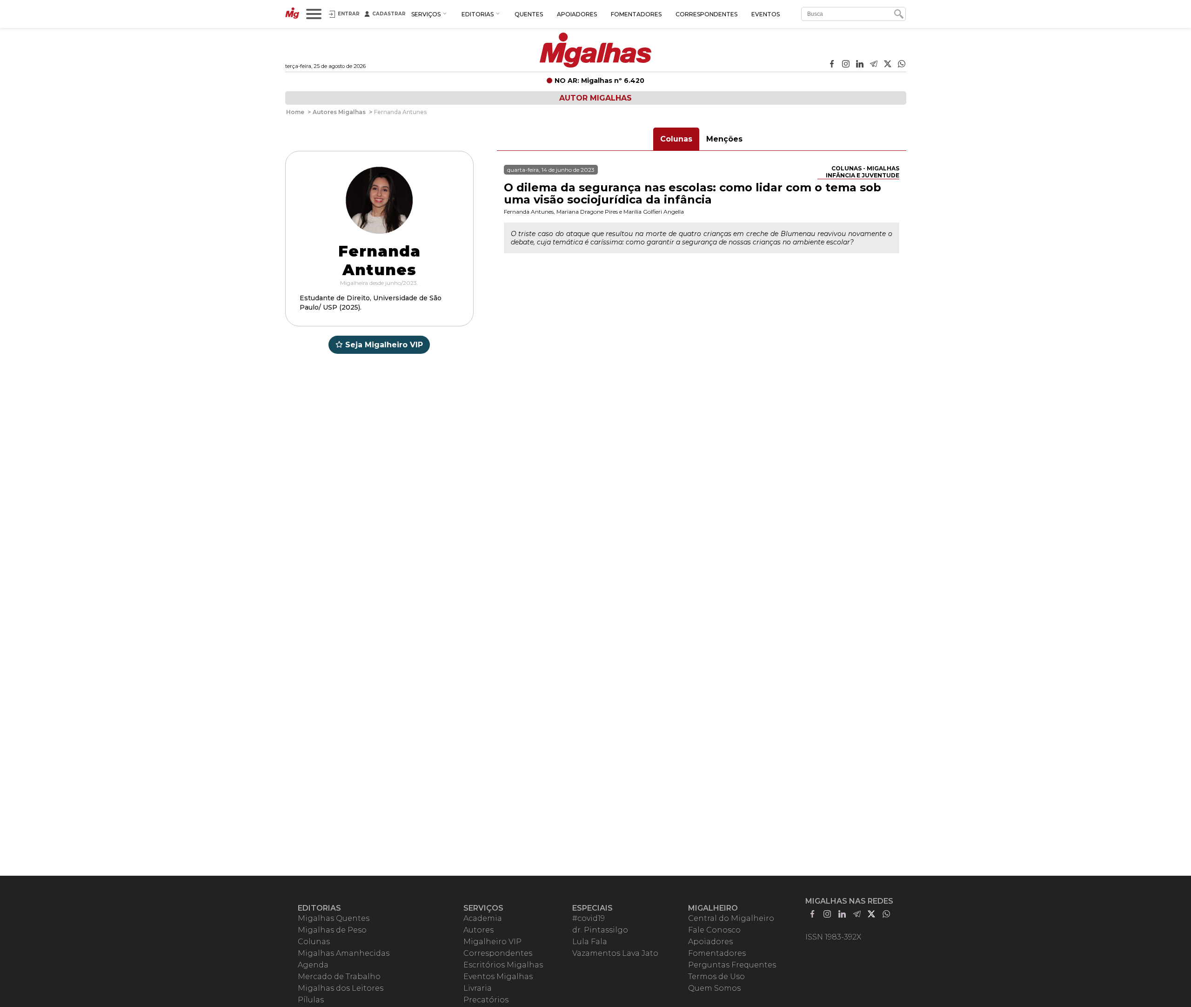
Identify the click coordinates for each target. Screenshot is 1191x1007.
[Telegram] (874, 64)
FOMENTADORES (636, 14)
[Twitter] (888, 64)
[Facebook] (832, 64)
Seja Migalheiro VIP (384, 344)
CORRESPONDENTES (706, 14)
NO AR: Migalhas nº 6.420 (599, 80)
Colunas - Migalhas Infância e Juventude (862, 172)
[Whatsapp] (902, 64)
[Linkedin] (860, 64)
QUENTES (529, 14)
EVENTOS (765, 14)
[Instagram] (846, 64)
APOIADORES (577, 14)
